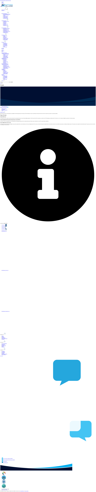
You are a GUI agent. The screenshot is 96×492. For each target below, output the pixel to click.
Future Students (5, 77)
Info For (3, 42)
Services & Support (4, 63)
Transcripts (3, 339)
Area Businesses (5, 44)
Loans (2, 110)
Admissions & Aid (4, 20)
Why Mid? (4, 24)
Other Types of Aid (4, 108)
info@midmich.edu (5, 462)
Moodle (3, 346)
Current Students (5, 43)
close (1, 83)
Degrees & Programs (4, 13)
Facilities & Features (5, 38)
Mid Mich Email (4, 345)
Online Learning (5, 56)
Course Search (3, 344)
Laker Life (4, 37)
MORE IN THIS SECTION (3, 107)
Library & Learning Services (6, 31)
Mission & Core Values (4, 489)
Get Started (4, 23)
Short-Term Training (5, 18)
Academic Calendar (5, 17)
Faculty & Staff (5, 79)
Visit (2, 51)
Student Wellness (5, 67)
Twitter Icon (3, 227)
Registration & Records (6, 30)
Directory (3, 3)
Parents (4, 46)
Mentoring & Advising (6, 29)
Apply (2, 2)
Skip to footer (9, 0)
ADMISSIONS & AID (6, 21)
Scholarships (3, 109)
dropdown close (2, 112)
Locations (3, 353)
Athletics (4, 36)
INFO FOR (3, 75)
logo (1, 6)
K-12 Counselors (5, 45)
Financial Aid (4, 22)
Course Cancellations (4, 343)
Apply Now (4, 59)
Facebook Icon (3, 226)
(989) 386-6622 (5, 461)
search (2, 80)
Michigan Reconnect (5, 25)
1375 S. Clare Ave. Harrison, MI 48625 (8, 458)
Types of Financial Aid (4, 106)
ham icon (3, 10)
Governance (3, 352)
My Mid (3, 48)
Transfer (4, 15)
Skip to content (5, 0)
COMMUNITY (5, 35)
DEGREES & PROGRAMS (6, 14)
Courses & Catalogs (5, 16)
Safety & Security (5, 39)
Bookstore (3, 337)
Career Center (5, 65)
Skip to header (2, 0)
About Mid (3, 351)
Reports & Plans (4, 354)
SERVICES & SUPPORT (6, 28)
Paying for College (5, 61)
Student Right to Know (4, 338)
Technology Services (5, 32)
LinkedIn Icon (3, 228)
